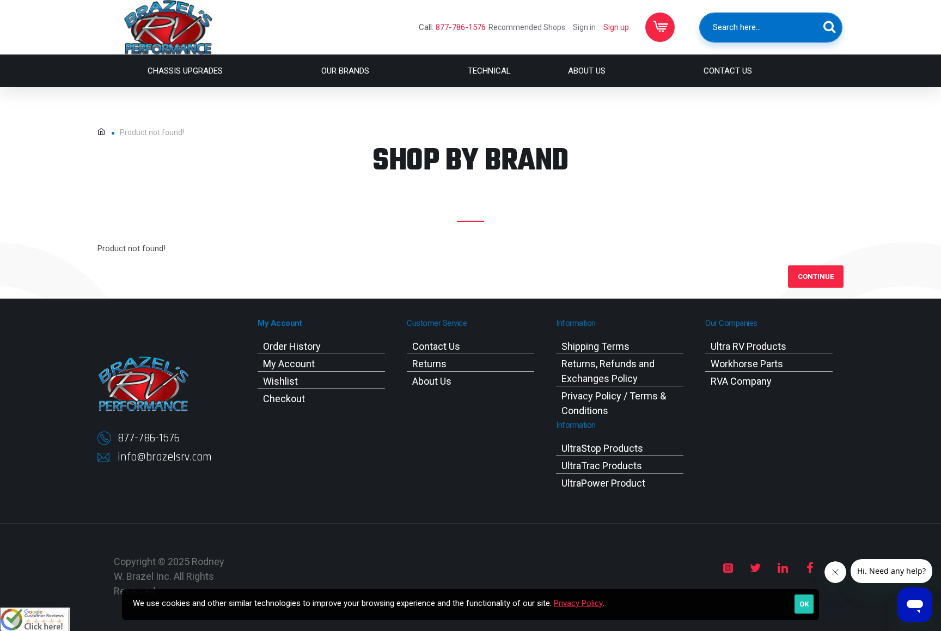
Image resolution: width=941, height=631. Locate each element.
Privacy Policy (578, 603)
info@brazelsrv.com (165, 457)
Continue (816, 276)
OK (804, 604)
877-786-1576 (461, 27)
